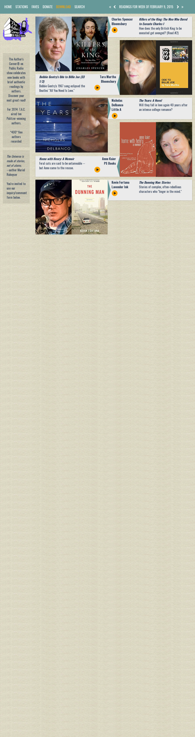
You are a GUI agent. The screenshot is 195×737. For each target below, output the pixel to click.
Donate (48, 6)
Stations (21, 6)
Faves (35, 6)
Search (79, 6)
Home (8, 6)
